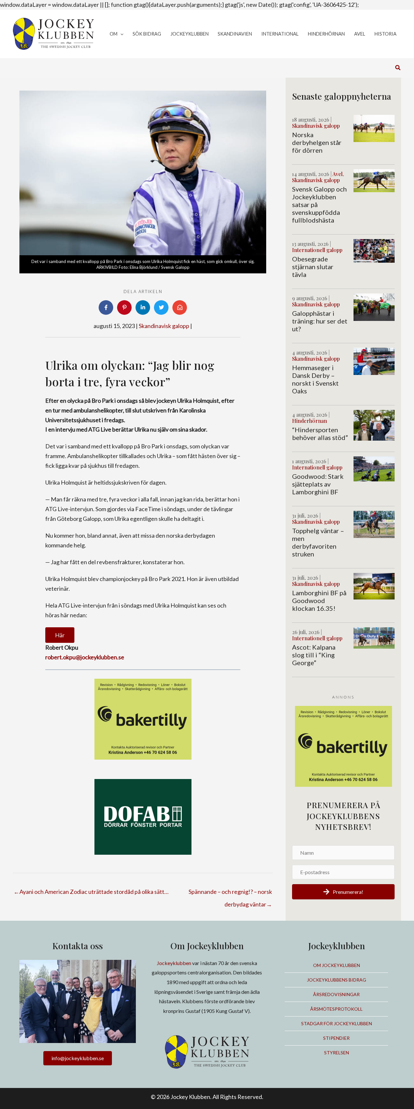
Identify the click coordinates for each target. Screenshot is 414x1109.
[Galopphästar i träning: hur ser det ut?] (374, 306)
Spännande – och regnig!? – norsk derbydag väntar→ (230, 893)
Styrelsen (336, 1052)
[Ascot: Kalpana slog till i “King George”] (374, 637)
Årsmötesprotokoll (336, 1009)
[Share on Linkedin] (143, 307)
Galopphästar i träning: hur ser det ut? (319, 321)
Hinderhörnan (309, 420)
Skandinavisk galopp (164, 325)
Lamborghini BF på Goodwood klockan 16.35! (319, 600)
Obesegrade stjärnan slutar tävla (312, 266)
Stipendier (336, 1038)
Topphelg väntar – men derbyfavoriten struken (318, 542)
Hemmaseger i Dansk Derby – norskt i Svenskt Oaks (315, 379)
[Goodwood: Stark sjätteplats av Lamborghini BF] (374, 468)
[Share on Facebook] (106, 307)
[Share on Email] (179, 307)
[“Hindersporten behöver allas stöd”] (374, 424)
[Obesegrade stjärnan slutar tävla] (374, 250)
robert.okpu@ (63, 657)
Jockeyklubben (174, 963)
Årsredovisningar (336, 994)
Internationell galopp (317, 250)
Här (60, 635)
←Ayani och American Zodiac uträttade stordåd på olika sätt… (91, 891)
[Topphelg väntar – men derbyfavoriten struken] (374, 523)
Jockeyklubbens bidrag (336, 980)
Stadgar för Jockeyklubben (336, 1023)
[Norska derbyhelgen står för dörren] (374, 127)
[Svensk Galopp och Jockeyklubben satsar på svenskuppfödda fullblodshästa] (374, 179)
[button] (120, 34)
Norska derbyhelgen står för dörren (317, 142)
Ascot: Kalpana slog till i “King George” (313, 654)
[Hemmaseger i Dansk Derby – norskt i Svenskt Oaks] (374, 360)
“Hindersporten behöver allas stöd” (320, 433)
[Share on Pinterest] (124, 307)
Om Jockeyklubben (336, 965)
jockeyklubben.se (102, 657)
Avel (337, 173)
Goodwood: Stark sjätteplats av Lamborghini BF (317, 484)
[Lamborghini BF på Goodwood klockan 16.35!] (374, 585)
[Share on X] (161, 307)
